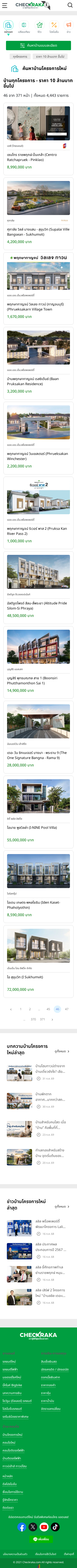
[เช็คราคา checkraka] (30, 5)
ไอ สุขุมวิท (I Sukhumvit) (25, 977)
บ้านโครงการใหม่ (12, 1435)
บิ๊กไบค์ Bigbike (12, 1385)
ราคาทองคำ (48, 1385)
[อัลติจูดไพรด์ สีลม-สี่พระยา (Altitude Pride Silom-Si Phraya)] (38, 572)
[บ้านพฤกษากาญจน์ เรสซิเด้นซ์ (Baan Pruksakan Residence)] (38, 348)
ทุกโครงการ (20, 56)
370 (33, 1019)
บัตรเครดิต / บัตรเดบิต (55, 1369)
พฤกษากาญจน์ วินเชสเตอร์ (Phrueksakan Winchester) (37, 456)
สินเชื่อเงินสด (49, 1361)
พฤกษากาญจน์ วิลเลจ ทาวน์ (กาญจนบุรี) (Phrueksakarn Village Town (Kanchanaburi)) (35, 307)
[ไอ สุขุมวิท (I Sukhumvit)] (38, 946)
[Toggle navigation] (4, 5)
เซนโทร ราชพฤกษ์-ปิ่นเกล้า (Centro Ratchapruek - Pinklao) (32, 157)
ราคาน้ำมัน (47, 1401)
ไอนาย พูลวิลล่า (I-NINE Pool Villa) (32, 827)
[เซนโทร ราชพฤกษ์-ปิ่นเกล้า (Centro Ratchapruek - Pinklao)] (38, 124)
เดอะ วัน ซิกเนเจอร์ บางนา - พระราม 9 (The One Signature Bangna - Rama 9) (37, 755)
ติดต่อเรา (8, 1507)
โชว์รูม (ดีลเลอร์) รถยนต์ (17, 1401)
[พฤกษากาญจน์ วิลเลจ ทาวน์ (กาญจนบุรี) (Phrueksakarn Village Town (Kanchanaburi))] (38, 273)
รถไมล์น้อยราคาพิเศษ (15, 1416)
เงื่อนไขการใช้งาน (13, 1492)
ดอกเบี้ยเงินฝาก (50, 1377)
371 (42, 1019)
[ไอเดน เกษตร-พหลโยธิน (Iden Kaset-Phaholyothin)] (38, 871)
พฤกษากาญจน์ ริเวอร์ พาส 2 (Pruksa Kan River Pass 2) (37, 531)
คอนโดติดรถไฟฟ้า (13, 1450)
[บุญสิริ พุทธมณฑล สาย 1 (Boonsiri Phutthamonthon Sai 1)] (38, 647)
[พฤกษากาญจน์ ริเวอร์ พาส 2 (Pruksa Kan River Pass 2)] (38, 498)
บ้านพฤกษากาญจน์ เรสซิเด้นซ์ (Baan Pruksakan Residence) (33, 381)
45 (48, 1009)
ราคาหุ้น (46, 1393)
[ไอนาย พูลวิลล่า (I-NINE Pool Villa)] (38, 797)
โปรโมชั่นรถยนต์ (12, 1409)
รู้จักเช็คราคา (10, 1500)
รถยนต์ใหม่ (9, 1361)
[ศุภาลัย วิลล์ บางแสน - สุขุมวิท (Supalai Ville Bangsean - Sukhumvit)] (38, 199)
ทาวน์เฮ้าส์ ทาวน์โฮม (15, 1466)
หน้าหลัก (8, 1476)
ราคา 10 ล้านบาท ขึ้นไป (50, 56)
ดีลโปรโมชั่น (10, 1484)
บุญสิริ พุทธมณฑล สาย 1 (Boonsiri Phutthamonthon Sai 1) (32, 681)
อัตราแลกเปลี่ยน (51, 1409)
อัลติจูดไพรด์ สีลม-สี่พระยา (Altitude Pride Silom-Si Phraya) (37, 606)
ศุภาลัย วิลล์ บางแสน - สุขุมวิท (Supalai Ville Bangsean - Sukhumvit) (38, 232)
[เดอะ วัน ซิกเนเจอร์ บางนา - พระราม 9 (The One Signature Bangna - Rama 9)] (38, 722)
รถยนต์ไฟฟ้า (10, 1369)
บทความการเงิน (12, 1393)
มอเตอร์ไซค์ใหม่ (12, 1377)
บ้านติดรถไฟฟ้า (12, 1458)
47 (66, 1009)
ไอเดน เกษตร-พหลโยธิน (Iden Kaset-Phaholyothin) (33, 905)
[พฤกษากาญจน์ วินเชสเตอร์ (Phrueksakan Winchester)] (38, 423)
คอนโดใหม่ (9, 1442)
